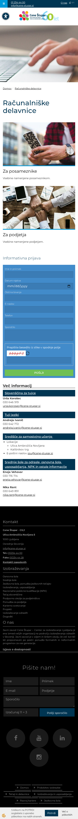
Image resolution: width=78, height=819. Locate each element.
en (73, 2)
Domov (7, 88)
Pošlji (39, 372)
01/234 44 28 (16, 557)
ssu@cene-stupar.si (40, 453)
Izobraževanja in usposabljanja (54, 794)
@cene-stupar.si (30, 406)
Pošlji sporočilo (57, 713)
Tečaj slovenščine (12, 594)
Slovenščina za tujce (20, 393)
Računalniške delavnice (28, 88)
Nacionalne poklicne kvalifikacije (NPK (24, 590)
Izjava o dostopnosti (17, 649)
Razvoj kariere (28, 800)
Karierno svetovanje (14, 605)
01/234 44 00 (15, 553)
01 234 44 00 (18, 2)
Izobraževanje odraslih (15, 612)
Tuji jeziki (12, 415)
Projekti (7, 609)
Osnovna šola (10, 576)
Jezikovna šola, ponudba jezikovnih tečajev (27, 583)
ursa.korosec (11, 406)
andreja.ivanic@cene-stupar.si (22, 427)
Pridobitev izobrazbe (48, 787)
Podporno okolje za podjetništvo (21, 598)
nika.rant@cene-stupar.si (19, 495)
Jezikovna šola (52, 800)
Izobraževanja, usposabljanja (19, 587)
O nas (64, 2)
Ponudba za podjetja (14, 602)
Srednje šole (9, 580)
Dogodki (8, 616)
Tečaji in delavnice (19, 794)
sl (70, 2)
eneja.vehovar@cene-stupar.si (22, 479)
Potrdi (51, 813)
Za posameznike (20, 171)
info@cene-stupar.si (22, 5)
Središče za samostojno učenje (29, 436)
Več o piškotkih (67, 813)
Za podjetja (14, 234)
